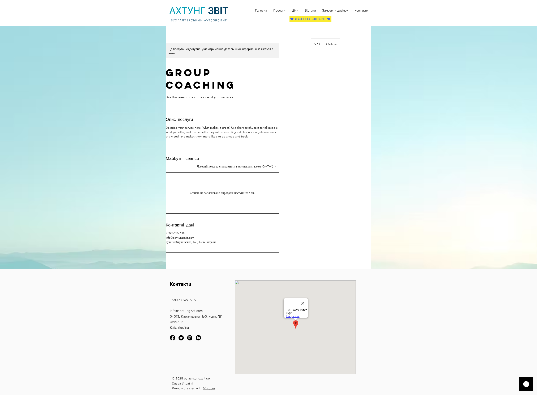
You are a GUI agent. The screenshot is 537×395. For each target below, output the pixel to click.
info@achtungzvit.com (186, 311)
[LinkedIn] (198, 337)
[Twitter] (181, 337)
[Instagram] (189, 337)
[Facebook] (172, 337)
